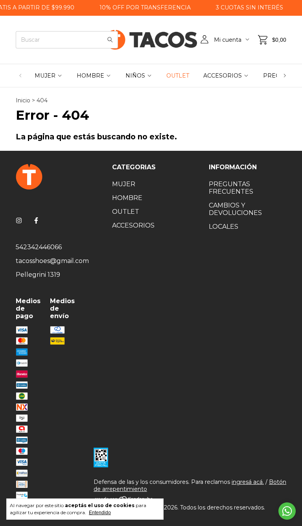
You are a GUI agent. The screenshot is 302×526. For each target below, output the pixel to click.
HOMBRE (90, 75)
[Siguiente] (285, 75)
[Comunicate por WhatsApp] (287, 511)
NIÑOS (135, 75)
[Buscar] (110, 39)
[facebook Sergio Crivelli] (36, 220)
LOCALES (223, 226)
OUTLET (177, 75)
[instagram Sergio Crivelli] (19, 220)
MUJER (45, 75)
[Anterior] (20, 75)
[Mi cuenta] (204, 39)
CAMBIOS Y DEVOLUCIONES (235, 209)
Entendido (100, 512)
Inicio (23, 100)
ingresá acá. (248, 481)
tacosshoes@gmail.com (52, 261)
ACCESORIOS (222, 75)
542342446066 (39, 247)
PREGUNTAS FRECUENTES (231, 187)
